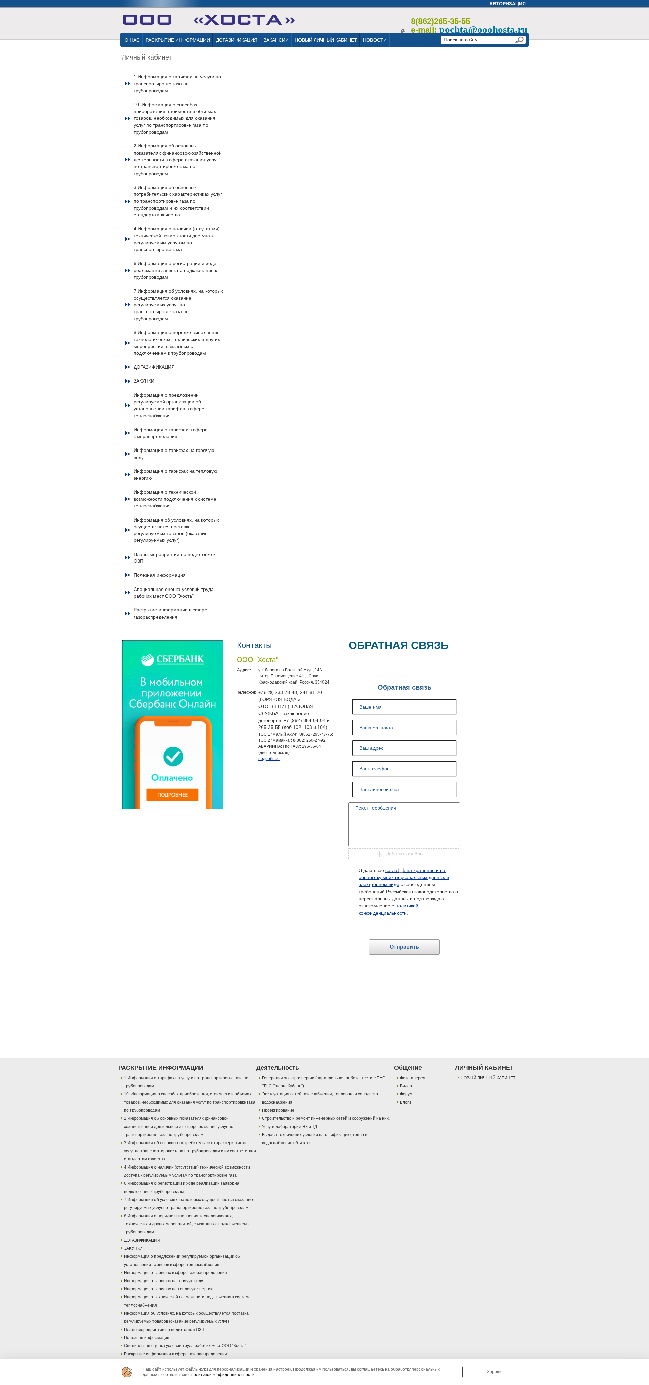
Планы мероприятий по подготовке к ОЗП (174, 558)
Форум (406, 1094)
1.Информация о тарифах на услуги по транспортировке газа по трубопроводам (177, 83)
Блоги (405, 1102)
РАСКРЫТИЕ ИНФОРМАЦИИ (178, 40)
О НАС (132, 40)
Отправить (404, 947)
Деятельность (277, 1067)
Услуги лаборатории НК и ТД (289, 1126)
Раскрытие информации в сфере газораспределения (170, 613)
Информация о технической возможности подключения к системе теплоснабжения (175, 499)
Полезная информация (160, 575)
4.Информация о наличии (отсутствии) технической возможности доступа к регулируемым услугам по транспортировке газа (177, 239)
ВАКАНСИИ (276, 40)
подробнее (269, 758)
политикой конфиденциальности (223, 1374)
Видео (406, 1086)
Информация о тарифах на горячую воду (174, 453)
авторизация (507, 4)
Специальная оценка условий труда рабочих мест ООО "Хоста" (174, 592)
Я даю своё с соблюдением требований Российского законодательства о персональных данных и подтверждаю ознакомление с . (408, 892)
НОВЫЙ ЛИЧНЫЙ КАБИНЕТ (326, 40)
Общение (408, 1067)
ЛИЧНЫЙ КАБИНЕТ (484, 1067)
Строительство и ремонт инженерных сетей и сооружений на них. (326, 1118)
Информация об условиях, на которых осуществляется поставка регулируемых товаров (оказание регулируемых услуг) (176, 530)
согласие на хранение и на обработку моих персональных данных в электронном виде (404, 877)
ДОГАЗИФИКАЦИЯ (236, 40)
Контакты (254, 645)
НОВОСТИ (375, 40)
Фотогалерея (412, 1078)
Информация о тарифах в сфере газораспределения (171, 433)
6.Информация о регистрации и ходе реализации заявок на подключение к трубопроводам (175, 270)
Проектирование (278, 1110)
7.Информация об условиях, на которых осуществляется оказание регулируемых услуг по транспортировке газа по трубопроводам (178, 304)
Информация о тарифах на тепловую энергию (175, 474)
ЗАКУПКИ (144, 381)
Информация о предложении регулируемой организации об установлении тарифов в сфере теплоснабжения (169, 405)
